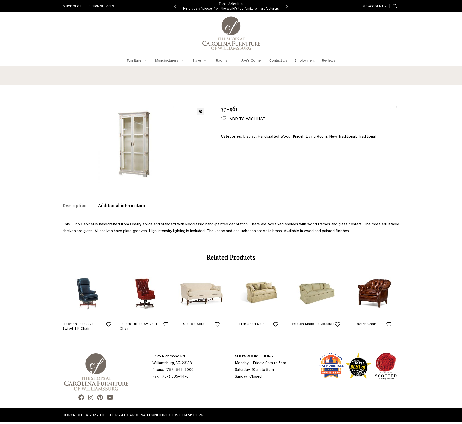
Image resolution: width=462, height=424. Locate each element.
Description (75, 205)
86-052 (396, 107)
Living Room (316, 136)
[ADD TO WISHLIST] (109, 324)
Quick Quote (73, 6)
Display (249, 136)
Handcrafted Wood (274, 136)
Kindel (298, 136)
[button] (200, 111)
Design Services (101, 6)
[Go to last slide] (175, 6)
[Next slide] (286, 6)
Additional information (121, 205)
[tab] (77, 207)
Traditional (367, 136)
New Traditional (342, 136)
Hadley (390, 107)
